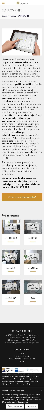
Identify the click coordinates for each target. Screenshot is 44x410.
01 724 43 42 (31, 340)
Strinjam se (31, 406)
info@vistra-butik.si (19, 343)
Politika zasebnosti (22, 356)
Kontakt (22, 361)
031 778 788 (30, 338)
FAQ (33, 298)
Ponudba (12, 16)
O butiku (22, 354)
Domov (4, 16)
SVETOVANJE (23, 16)
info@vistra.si (34, 343)
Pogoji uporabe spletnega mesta (22, 359)
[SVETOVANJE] (22, 3)
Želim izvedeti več (15, 406)
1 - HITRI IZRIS (11, 238)
